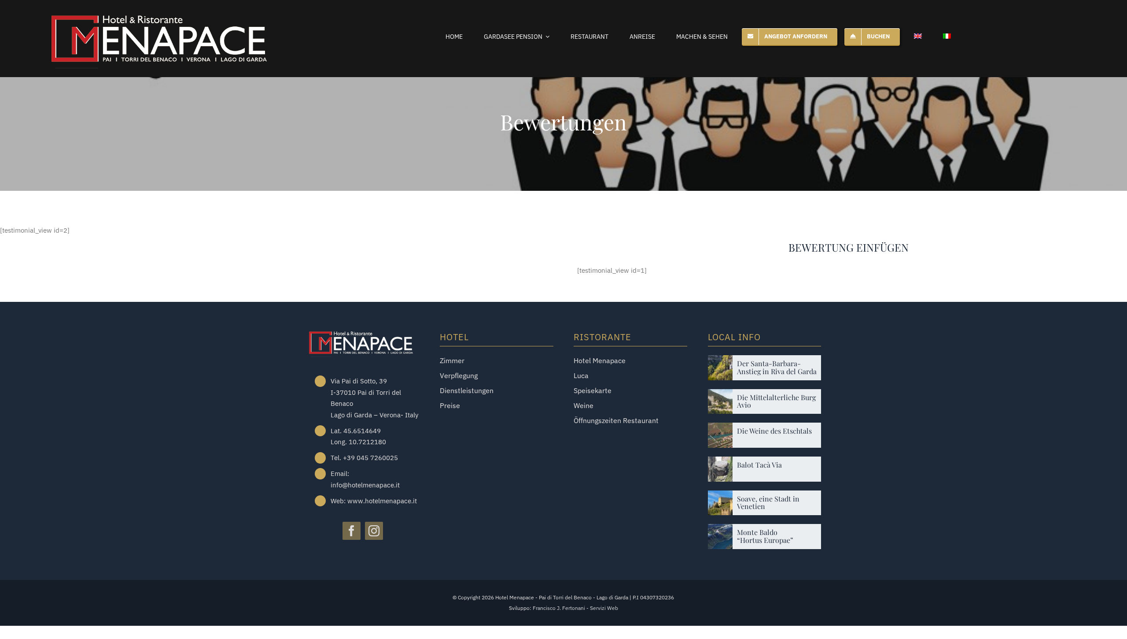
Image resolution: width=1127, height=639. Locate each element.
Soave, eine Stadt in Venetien (768, 502)
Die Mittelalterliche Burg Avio (776, 401)
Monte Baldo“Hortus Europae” (765, 536)
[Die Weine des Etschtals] (720, 429)
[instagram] (374, 531)
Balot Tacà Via (759, 464)
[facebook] (352, 531)
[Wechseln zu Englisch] (918, 36)
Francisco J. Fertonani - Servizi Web (575, 608)
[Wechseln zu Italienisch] (947, 36)
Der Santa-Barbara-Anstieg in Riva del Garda (777, 367)
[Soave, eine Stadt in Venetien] (720, 497)
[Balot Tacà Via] (720, 463)
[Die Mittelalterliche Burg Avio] (720, 395)
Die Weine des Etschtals (774, 430)
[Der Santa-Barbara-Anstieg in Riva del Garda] (720, 361)
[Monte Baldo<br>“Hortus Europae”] (720, 530)
